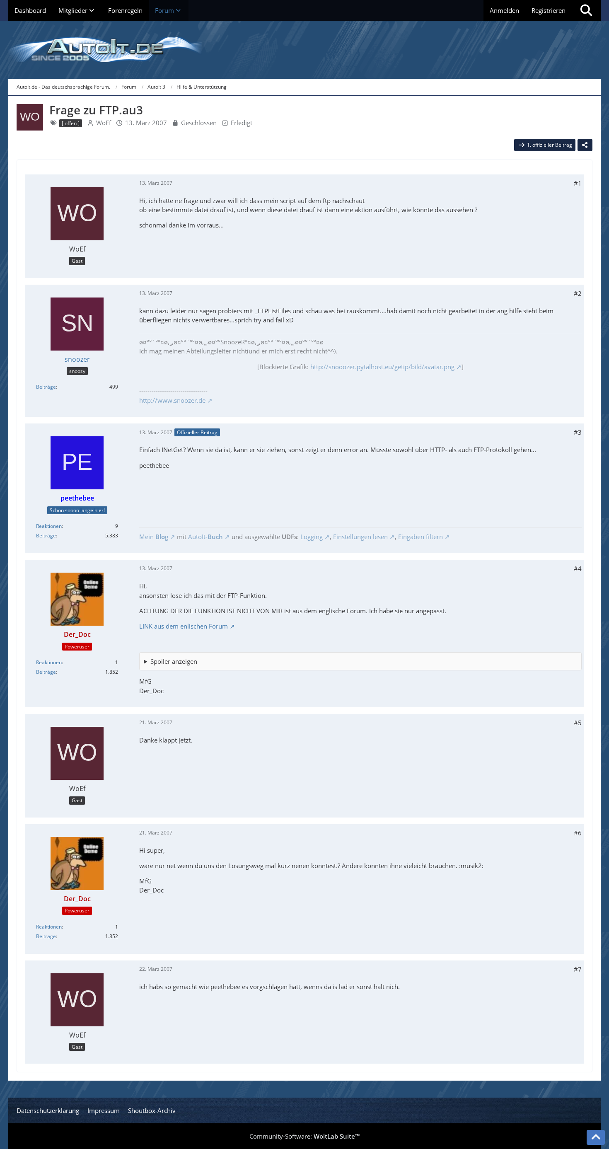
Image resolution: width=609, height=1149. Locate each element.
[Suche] (586, 10)
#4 (578, 568)
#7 (578, 969)
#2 (578, 293)
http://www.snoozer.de (172, 400)
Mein (153, 536)
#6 (578, 833)
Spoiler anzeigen (173, 661)
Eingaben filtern (420, 536)
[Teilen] (585, 145)
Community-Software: (304, 1136)
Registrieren (549, 10)
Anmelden (504, 10)
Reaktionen (49, 526)
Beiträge (46, 386)
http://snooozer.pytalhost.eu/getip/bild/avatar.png (382, 367)
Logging (311, 536)
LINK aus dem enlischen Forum (183, 626)
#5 (578, 722)
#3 (578, 432)
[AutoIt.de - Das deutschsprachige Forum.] (304, 49)
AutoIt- (205, 536)
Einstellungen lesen (360, 536)
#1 (578, 183)
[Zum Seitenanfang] (596, 1137)
